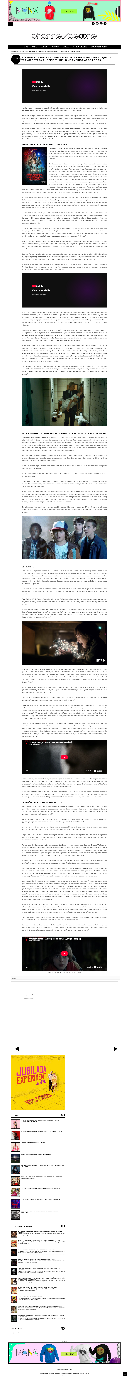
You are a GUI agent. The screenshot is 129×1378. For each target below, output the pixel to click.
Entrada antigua (115, 1048)
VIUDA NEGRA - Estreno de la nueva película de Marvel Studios (41, 1131)
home (25, 47)
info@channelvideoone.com (18, 1333)
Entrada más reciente (17, 1048)
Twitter (97, 23)
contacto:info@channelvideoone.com (64, 1375)
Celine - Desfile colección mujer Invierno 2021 (36, 1154)
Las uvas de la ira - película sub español (30, 1296)
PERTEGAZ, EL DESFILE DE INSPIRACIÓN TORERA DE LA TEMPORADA (40, 1188)
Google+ (101, 23)
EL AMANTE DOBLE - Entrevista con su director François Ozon (36, 1249)
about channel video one (64, 1369)
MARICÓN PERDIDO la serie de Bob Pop (33, 1143)
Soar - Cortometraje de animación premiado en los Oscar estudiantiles (39, 1306)
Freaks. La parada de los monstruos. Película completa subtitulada (39, 1240)
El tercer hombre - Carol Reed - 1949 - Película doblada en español (38, 1287)
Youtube (105, 23)
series (14, 978)
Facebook (93, 23)
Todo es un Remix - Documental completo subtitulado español (37, 1259)
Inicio (12, 51)
